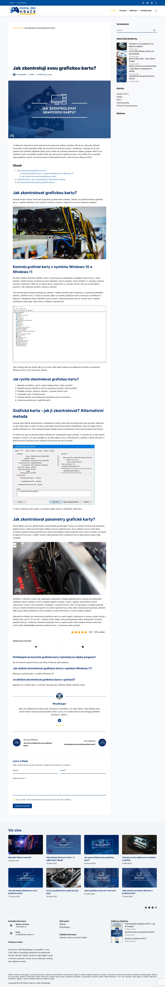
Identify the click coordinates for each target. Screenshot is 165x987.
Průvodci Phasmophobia (127, 106)
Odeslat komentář (22, 806)
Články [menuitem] (113, 10)
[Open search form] (156, 10)
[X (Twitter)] (147, 3)
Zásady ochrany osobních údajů (73, 937)
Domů (15, 28)
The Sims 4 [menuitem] (123, 10)
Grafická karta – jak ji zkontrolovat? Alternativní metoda (41, 179)
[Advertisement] (59, 47)
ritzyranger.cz (21, 927)
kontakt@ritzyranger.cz (25, 934)
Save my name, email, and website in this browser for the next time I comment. (43, 800)
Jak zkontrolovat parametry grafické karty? (36, 182)
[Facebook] (143, 3)
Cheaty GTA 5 (123, 94)
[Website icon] (59, 720)
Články (21, 28)
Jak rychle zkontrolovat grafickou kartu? (39, 176)
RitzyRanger (65, 927)
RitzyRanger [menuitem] (21, 3)
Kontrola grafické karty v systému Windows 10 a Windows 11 (47, 173)
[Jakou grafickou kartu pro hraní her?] (101, 877)
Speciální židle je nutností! (19, 857)
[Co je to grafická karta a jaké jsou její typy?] (63, 877)
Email (63, 770)
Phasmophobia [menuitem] (146, 10)
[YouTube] (152, 3)
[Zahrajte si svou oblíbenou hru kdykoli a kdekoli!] (139, 844)
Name (16, 770)
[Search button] (154, 30)
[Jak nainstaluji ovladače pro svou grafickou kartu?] (25, 877)
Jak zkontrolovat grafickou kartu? (31, 170)
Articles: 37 (59, 725)
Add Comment (19, 778)
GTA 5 (119, 100)
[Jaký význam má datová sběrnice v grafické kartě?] (139, 877)
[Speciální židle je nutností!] (25, 844)
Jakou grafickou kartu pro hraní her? (100, 890)
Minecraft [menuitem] (134, 10)
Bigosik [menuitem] (12, 3)
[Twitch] (156, 3)
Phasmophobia (123, 103)
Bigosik (63, 924)
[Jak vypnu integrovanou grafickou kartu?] (101, 844)
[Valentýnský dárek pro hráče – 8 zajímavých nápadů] (63, 844)
